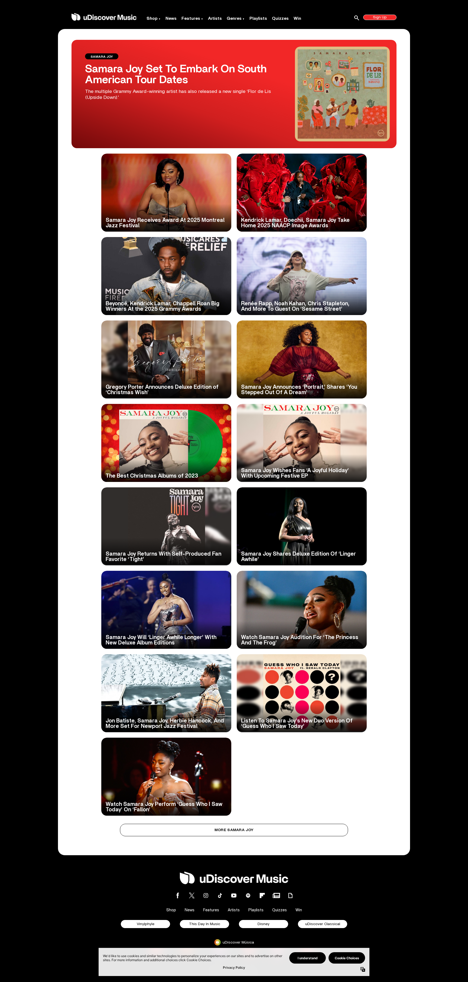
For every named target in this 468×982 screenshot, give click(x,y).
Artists (215, 18)
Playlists (258, 18)
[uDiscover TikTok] (220, 895)
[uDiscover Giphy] (290, 895)
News (171, 18)
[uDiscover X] (192, 895)
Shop (152, 18)
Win (297, 18)
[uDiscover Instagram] (206, 895)
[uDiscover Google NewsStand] (276, 895)
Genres (234, 18)
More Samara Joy (233, 830)
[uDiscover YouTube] (234, 895)
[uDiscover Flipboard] (262, 895)
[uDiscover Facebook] (177, 895)
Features (190, 18)
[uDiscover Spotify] (248, 895)
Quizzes (280, 18)
